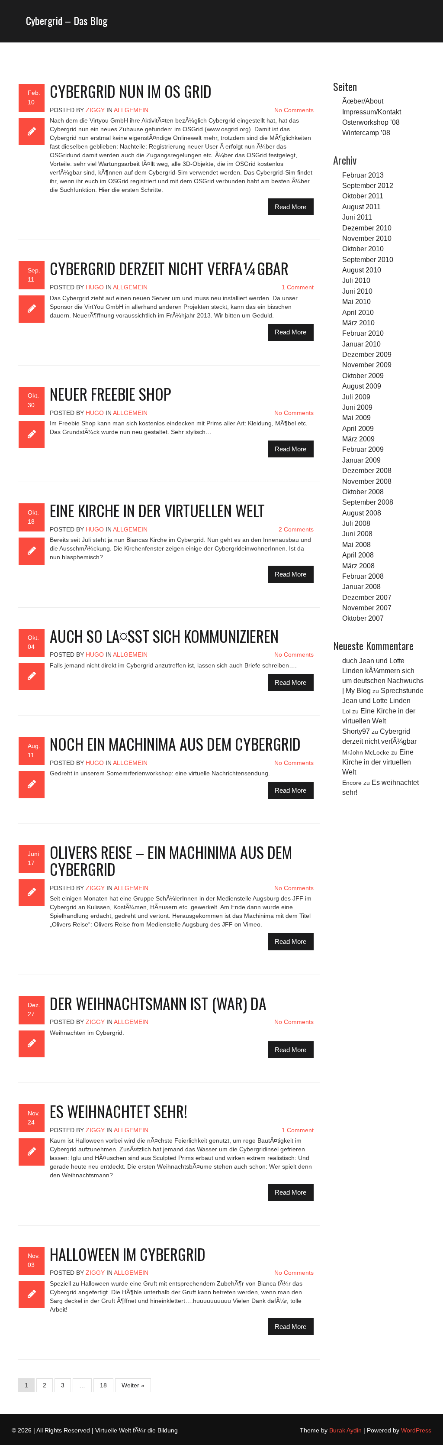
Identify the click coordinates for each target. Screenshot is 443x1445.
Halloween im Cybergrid (127, 1253)
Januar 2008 (361, 586)
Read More (290, 207)
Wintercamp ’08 (366, 132)
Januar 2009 (361, 460)
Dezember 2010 (367, 228)
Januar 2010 (361, 344)
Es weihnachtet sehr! (118, 1110)
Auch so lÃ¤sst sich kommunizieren (164, 635)
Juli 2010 (356, 280)
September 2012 (367, 185)
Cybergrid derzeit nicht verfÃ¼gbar (169, 267)
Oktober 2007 (363, 618)
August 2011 (361, 207)
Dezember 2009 (367, 354)
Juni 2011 (357, 217)
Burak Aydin (345, 1430)
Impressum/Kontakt (371, 112)
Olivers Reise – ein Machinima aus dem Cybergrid (171, 860)
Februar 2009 (363, 449)
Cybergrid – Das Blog (66, 20)
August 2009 (361, 386)
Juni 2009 (357, 407)
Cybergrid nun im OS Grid (131, 90)
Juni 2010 (357, 291)
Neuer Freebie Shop (110, 393)
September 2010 (367, 259)
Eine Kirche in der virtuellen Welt (157, 510)
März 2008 (358, 566)
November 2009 (367, 365)
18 (103, 1385)
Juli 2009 (356, 397)
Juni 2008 (357, 534)
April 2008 (358, 555)
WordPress (416, 1430)
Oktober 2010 (363, 249)
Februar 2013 (363, 175)
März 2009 (358, 439)
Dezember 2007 (367, 597)
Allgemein (131, 110)
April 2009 (358, 428)
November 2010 (367, 238)
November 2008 (367, 481)
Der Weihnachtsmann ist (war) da (158, 1002)
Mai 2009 (356, 417)
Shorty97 (356, 731)
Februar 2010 (363, 333)
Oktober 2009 (363, 375)
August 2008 (361, 513)
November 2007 (367, 608)
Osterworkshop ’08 (371, 122)
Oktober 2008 (363, 492)
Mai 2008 (356, 544)
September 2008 (367, 502)
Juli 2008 (356, 523)
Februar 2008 (363, 576)
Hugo (95, 287)
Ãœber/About (362, 101)
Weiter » (133, 1385)
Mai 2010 (356, 301)
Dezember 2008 (367, 470)
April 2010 (358, 312)
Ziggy (95, 110)
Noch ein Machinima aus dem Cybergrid (175, 743)
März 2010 (358, 323)
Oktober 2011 (362, 196)
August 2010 (361, 270)
